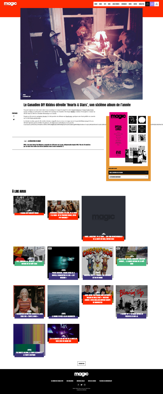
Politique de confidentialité (105, 381)
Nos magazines (70, 381)
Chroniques (124, 4)
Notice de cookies (92, 381)
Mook (100, 4)
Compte (156, 4)
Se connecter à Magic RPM (57, 381)
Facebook (14, 116)
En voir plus (81, 363)
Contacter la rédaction (81, 389)
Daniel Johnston (76, 110)
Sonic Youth (86, 110)
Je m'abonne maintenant (115, 177)
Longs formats (115, 4)
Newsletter (141, 4)
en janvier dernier (42, 116)
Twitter (14, 119)
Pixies (31, 111)
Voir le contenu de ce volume (116, 172)
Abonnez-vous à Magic (152, 4)
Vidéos (130, 4)
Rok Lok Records (35, 118)
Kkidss (73, 111)
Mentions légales (81, 381)
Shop (147, 4)
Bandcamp (69, 116)
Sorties (135, 4)
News (109, 4)
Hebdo (95, 4)
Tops (105, 4)
